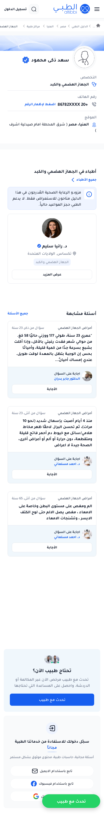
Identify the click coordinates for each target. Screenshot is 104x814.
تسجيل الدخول (15, 9)
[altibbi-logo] (72, 9)
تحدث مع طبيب (52, 699)
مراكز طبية (33, 26)
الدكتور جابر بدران (67, 378)
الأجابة (52, 389)
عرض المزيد (52, 274)
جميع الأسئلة (18, 313)
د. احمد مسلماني (67, 463)
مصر (63, 26)
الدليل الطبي (80, 26)
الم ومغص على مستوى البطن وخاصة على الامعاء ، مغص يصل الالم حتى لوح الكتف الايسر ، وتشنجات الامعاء (55, 512)
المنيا (50, 26)
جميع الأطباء (86, 179)
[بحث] (34, 9)
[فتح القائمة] (95, 9)
